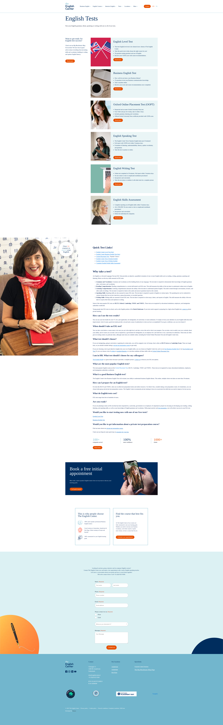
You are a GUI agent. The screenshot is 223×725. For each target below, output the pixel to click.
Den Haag (114, 672)
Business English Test (99, 420)
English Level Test (98, 416)
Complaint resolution (114, 708)
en (153, 6)
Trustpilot (155, 694)
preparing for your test (122, 432)
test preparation (162, 408)
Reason (74, 711)
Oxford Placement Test (121, 368)
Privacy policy (84, 708)
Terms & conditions (103, 708)
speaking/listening (122, 351)
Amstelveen (115, 666)
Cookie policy (92, 708)
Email (99, 601)
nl (157, 6)
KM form (122, 708)
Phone (99, 591)
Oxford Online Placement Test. (160, 351)
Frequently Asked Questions (141, 666)
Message (100, 630)
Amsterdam (115, 669)
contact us (185, 309)
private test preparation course (114, 428)
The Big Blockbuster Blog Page (145, 670)
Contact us (137, 359)
